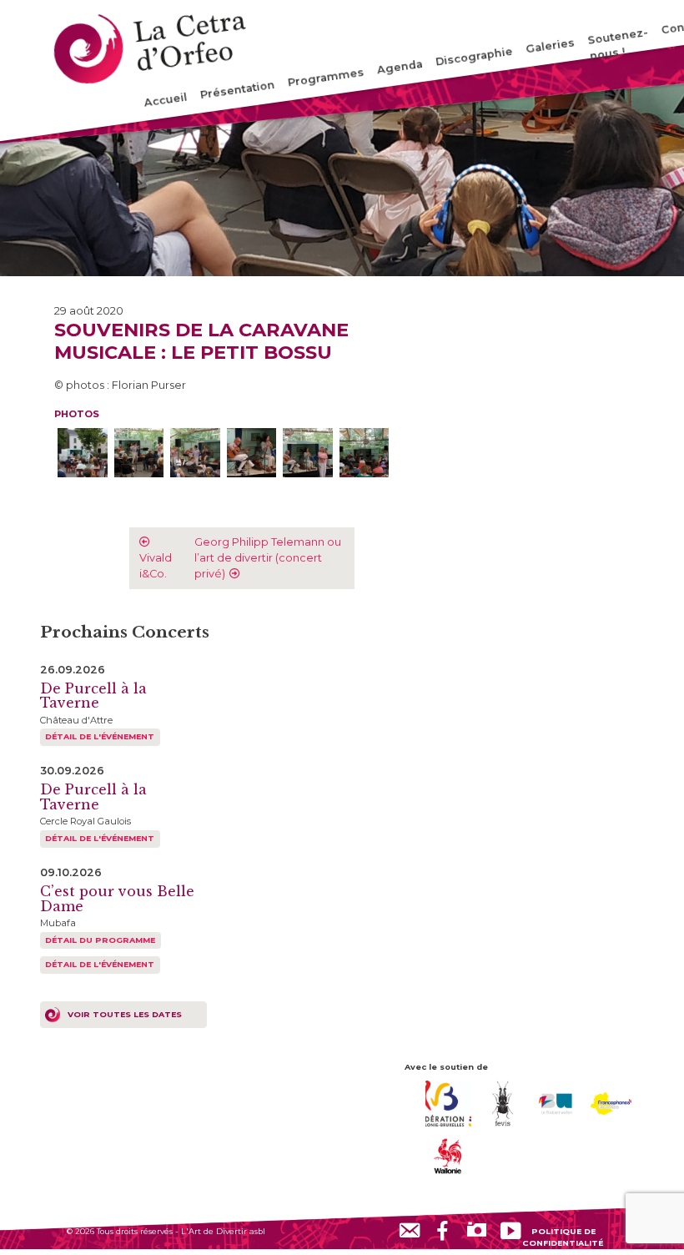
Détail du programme (100, 940)
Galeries (550, 45)
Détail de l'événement (99, 736)
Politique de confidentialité (562, 1237)
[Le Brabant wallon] (557, 1102)
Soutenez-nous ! (618, 44)
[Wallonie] (448, 1155)
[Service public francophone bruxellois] (611, 1102)
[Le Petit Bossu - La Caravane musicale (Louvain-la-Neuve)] (139, 453)
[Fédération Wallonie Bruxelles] (448, 1102)
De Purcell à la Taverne (93, 696)
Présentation (237, 89)
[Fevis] (503, 1102)
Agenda (400, 67)
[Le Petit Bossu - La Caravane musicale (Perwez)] (83, 453)
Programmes (326, 77)
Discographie (474, 56)
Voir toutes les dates (125, 1014)
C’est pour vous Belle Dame (117, 899)
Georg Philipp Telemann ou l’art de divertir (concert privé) (267, 558)
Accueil (166, 100)
